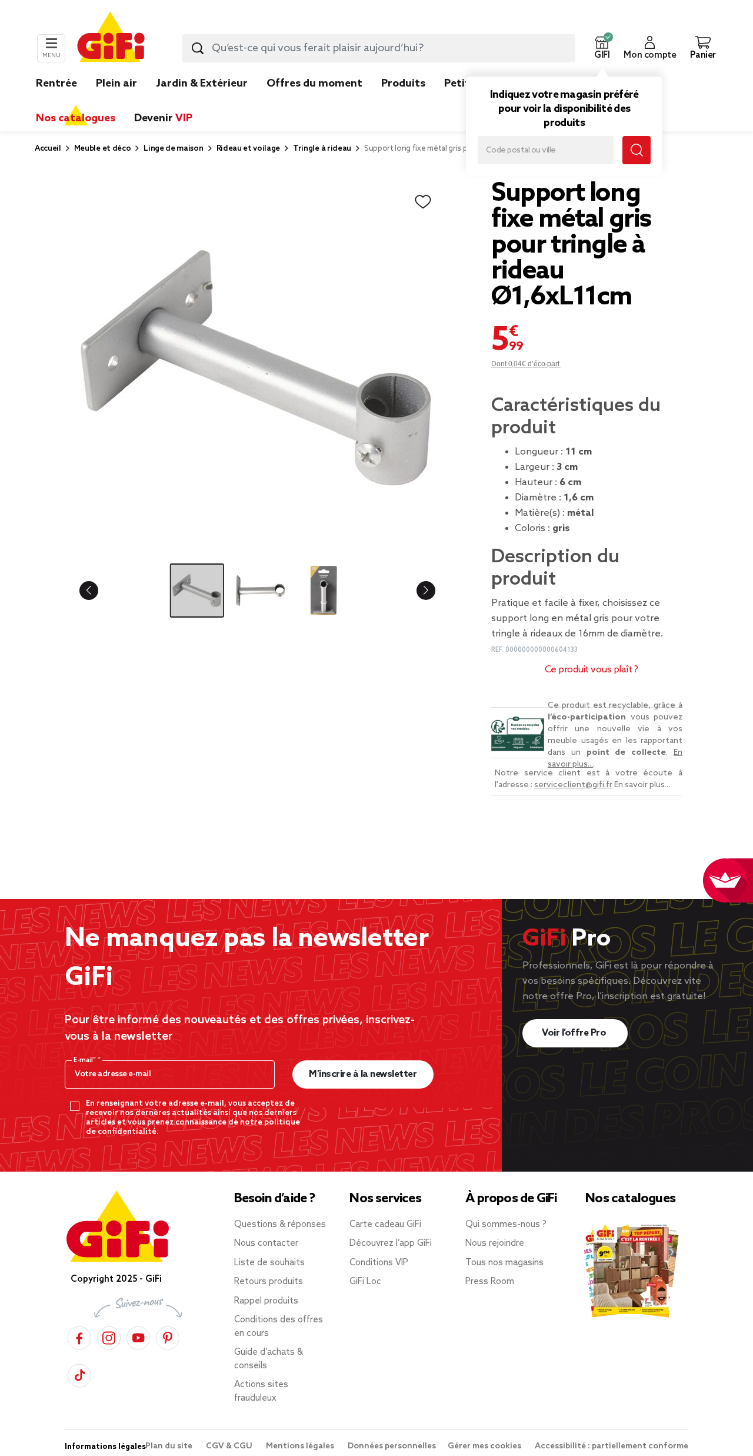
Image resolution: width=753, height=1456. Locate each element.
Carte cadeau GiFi (385, 1224)
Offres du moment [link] (314, 83)
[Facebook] (79, 1336)
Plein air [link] (116, 83)
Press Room (489, 1281)
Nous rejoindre (494, 1243)
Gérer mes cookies (485, 1446)
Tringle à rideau (322, 148)
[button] (601, 48)
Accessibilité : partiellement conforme (611, 1446)
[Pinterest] (167, 1336)
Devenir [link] (163, 118)
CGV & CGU (230, 1446)
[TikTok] (79, 1374)
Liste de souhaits (269, 1263)
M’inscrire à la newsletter (363, 1074)
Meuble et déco (102, 148)
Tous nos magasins (504, 1263)
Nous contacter (266, 1243)
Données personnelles (392, 1446)
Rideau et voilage (248, 148)
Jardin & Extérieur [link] (202, 83)
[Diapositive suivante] (416, 590)
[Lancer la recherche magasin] (636, 150)
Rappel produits (266, 1301)
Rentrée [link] (56, 83)
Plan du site (169, 1446)
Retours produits (268, 1281)
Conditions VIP (378, 1263)
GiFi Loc (365, 1281)
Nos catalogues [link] (75, 118)
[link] (403, 101)
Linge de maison (173, 148)
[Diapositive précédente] (98, 590)
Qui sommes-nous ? (506, 1224)
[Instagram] (109, 1336)
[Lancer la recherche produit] (198, 48)
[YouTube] (138, 1336)
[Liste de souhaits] (423, 202)
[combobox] (378, 48)
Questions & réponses (280, 1224)
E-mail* (86, 1060)
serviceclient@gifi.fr (573, 785)
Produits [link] (403, 83)
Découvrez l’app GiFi (390, 1243)
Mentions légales (301, 1446)
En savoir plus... (642, 785)
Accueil (48, 148)
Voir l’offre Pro (575, 1033)
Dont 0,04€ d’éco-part (526, 364)
